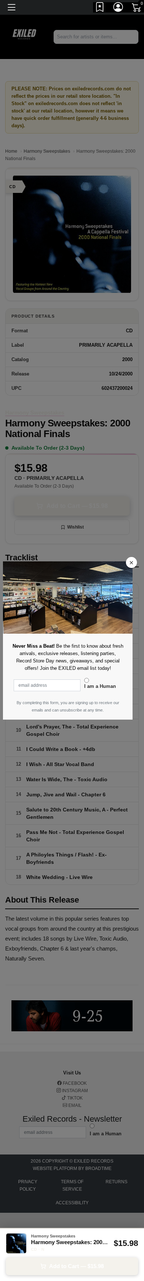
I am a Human (100, 686)
